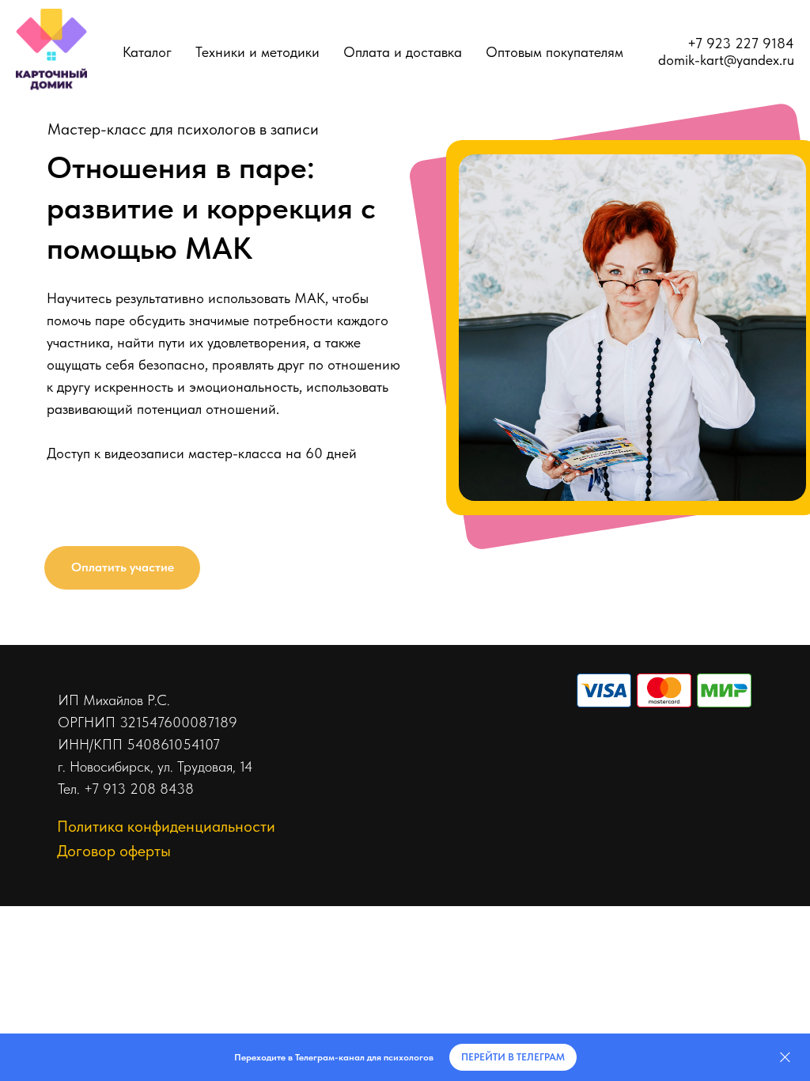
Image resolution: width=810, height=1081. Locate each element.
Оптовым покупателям (554, 52)
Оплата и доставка (402, 52)
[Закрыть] (785, 1058)
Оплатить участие (122, 567)
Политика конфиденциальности (166, 826)
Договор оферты (114, 850)
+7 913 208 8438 (139, 788)
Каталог (147, 52)
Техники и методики (257, 52)
